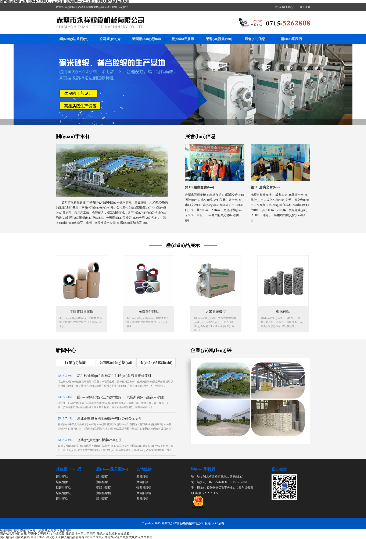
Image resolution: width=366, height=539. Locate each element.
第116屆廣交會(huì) (265, 187)
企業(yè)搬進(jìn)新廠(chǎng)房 (99, 440)
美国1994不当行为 (42, 537)
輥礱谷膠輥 (63, 487)
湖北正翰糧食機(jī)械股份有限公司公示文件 (109, 418)
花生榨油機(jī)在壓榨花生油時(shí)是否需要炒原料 (114, 376)
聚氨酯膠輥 (63, 493)
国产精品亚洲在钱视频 (15, 537)
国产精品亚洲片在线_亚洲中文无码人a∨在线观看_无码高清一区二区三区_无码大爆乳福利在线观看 (65, 1)
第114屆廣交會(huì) (199, 187)
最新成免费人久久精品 (137, 537)
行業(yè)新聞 (75, 362)
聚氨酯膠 (62, 482)
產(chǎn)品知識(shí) (156, 362)
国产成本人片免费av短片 (106, 537)
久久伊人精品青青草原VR (72, 537)
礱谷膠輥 (62, 476)
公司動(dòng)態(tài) (116, 362)
